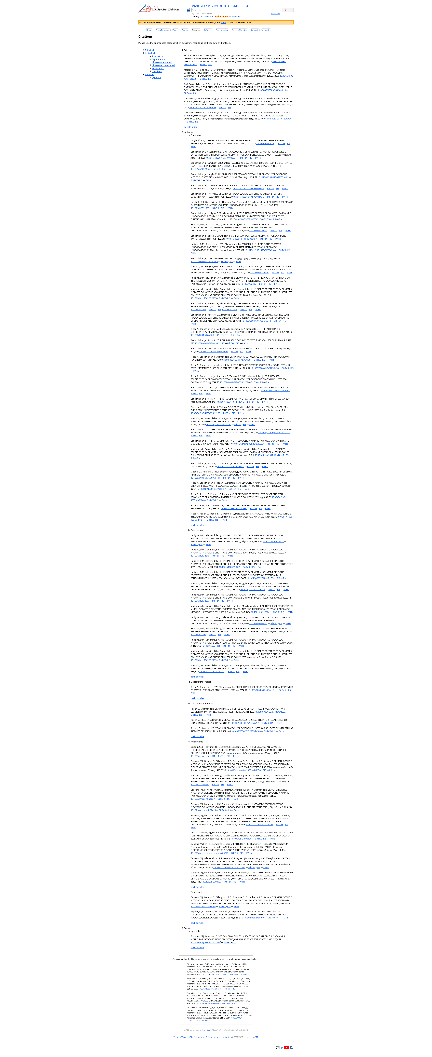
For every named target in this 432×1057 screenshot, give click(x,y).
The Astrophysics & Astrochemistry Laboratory (211, 1037)
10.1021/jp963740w (200, 168)
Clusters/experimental (163, 65)
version (207, 1030)
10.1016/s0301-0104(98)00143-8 (248, 196)
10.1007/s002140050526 (249, 219)
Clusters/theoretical (162, 62)
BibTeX (203, 64)
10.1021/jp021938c (259, 272)
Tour (175, 30)
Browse (195, 5)
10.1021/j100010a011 (273, 541)
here (223, 22)
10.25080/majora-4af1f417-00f (206, 942)
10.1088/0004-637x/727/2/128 (235, 359)
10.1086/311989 (198, 634)
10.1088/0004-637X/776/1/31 (262, 690)
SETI (257, 1037)
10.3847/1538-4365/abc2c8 (210, 988)
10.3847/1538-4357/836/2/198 (205, 413)
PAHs (193, 146)
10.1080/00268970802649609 (213, 351)
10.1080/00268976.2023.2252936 (229, 867)
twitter (282, 1047)
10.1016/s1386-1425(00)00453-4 (260, 250)
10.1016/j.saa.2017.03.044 (267, 455)
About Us (266, 30)
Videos (184, 30)
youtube (286, 1047)
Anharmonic (158, 68)
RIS (210, 64)
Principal (149, 50)
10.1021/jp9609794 (255, 578)
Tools (226, 5)
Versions (236, 16)
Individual (150, 53)
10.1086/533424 (198, 309)
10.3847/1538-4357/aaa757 (212, 488)
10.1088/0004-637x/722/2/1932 (270, 711)
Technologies (222, 30)
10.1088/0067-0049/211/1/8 (202, 107)
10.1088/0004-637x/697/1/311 (256, 320)
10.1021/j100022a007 (229, 566)
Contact (254, 30)
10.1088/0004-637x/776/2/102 (275, 390)
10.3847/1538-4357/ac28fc (234, 508)
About (149, 30)
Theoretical (157, 56)
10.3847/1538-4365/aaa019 (272, 90)
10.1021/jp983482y (200, 600)
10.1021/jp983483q (210, 645)
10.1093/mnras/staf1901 (203, 755)
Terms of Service (239, 30)
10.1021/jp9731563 (200, 208)
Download (217, 5)
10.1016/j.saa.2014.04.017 (218, 424)
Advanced (275, 13)
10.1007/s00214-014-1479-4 (230, 466)
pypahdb (156, 77)
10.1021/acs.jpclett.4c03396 (259, 824)
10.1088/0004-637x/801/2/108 (246, 731)
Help (246, 5)
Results (235, 5)
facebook (291, 1047)
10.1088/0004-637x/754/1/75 (234, 382)
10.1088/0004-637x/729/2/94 (264, 368)
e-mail (277, 1047)
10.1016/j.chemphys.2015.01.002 (274, 432)
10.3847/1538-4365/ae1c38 (224, 974)
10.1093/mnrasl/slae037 (203, 798)
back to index (190, 126)
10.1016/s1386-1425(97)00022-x (221, 157)
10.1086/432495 (248, 283)
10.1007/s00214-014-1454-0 (204, 261)
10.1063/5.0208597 (212, 881)
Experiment (207, 16)
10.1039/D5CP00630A (240, 838)
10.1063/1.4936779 (200, 784)
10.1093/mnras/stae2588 (238, 770)
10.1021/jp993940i (258, 230)
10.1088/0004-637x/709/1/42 (205, 334)
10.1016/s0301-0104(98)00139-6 (248, 188)
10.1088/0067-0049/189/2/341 (277, 118)
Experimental (158, 59)
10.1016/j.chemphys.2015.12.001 (248, 443)
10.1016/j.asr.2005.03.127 (203, 298)
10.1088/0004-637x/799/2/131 (205, 477)
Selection (205, 5)
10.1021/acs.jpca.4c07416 (203, 810)
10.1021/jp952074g (265, 143)
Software (208, 30)
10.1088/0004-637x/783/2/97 (244, 722)
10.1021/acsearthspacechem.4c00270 (209, 853)
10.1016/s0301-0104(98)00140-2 (273, 177)
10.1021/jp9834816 (200, 555)
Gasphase (157, 71)
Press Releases (162, 30)
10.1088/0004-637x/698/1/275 (209, 343)
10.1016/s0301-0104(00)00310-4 (241, 238)
